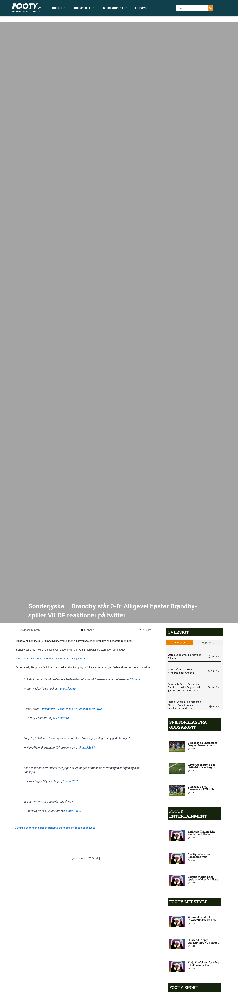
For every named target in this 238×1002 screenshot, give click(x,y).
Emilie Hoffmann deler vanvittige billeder (201, 833)
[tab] (180, 642)
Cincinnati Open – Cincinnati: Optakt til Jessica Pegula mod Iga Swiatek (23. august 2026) (184, 687)
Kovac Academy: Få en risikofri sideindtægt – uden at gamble (201, 767)
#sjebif (135, 679)
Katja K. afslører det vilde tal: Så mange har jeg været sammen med (203, 965)
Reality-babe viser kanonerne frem (199, 855)
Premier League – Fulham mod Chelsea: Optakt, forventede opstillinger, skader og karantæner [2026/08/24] (184, 706)
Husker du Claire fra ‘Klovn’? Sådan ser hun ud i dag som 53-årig (202, 920)
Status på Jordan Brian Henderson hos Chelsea (181, 671)
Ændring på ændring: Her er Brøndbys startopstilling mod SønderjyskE (55, 827)
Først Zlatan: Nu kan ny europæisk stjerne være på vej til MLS (50, 658)
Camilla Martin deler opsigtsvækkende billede (203, 878)
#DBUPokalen (59, 709)
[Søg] (210, 8)
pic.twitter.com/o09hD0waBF (87, 709)
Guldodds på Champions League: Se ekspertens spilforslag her (202, 745)
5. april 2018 (68, 688)
